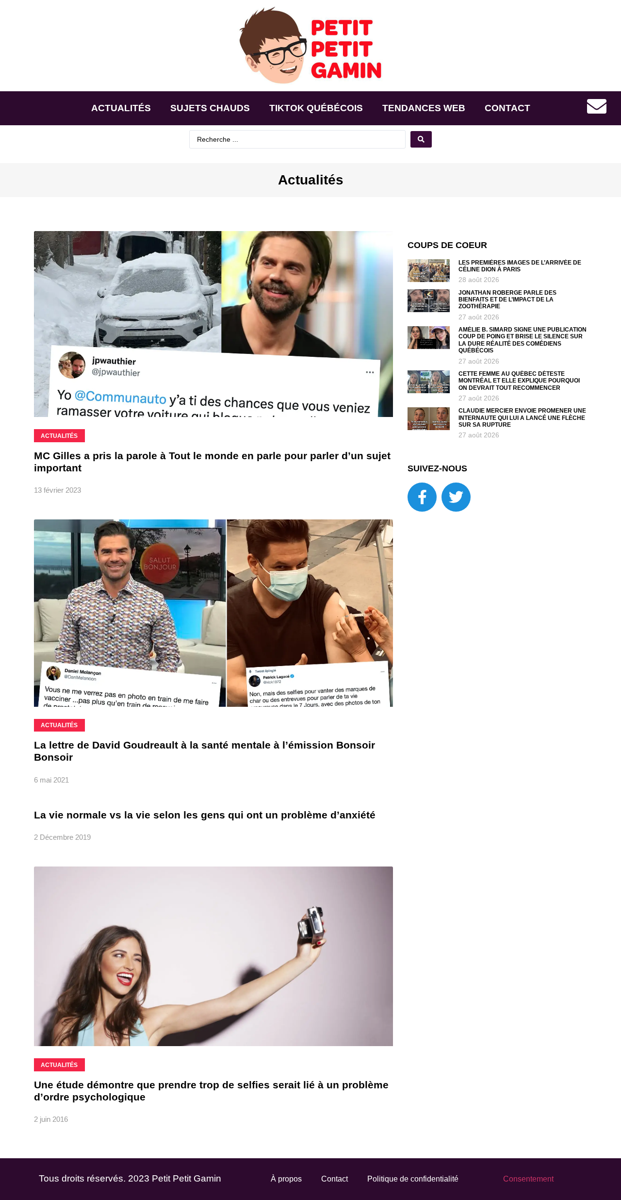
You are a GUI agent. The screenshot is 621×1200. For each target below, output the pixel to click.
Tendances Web (423, 108)
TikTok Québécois (316, 108)
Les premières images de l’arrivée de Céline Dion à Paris (519, 266)
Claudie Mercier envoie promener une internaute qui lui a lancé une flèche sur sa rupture (522, 417)
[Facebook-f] (422, 497)
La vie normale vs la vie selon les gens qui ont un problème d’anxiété (205, 814)
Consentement (528, 1179)
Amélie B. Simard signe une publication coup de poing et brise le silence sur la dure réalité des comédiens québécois (522, 340)
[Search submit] (421, 139)
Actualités (121, 108)
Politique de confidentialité (412, 1179)
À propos (286, 1179)
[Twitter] (456, 497)
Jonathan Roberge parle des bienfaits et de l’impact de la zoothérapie (507, 299)
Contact (507, 108)
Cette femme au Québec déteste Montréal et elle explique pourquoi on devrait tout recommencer (519, 380)
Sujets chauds (210, 108)
